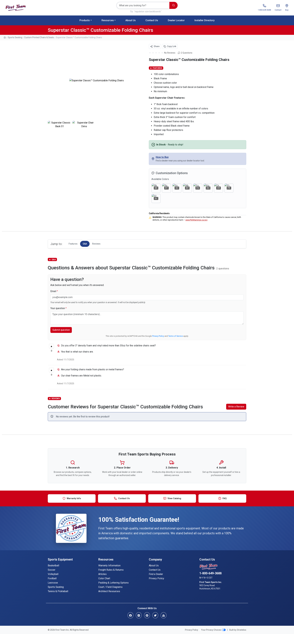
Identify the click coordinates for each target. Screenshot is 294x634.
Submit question (61, 329)
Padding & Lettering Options (113, 582)
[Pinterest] (147, 615)
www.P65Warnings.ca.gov (196, 220)
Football (52, 578)
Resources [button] (108, 20)
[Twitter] (155, 615)
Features (73, 244)
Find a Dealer (156, 574)
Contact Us (151, 20)
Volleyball (53, 574)
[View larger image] (96, 80)
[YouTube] (163, 615)
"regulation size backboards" (147, 11)
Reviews (96, 244)
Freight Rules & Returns (111, 569)
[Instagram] (139, 615)
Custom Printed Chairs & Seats (39, 37)
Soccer (51, 569)
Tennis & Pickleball (58, 591)
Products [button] (84, 20)
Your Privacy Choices (211, 630)
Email (54, 291)
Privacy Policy (158, 336)
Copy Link (171, 46)
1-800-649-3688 (210, 573)
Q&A (85, 244)
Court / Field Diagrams (110, 587)
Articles (102, 574)
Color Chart (104, 578)
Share (156, 46)
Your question (58, 308)
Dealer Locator (176, 20)
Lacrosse (53, 582)
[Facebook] (130, 615)
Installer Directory (204, 20)
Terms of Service (175, 336)
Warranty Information (109, 565)
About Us (130, 20)
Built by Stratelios (237, 630)
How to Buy (162, 157)
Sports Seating (15, 37)
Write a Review (236, 406)
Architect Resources (109, 591)
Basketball (53, 565)
